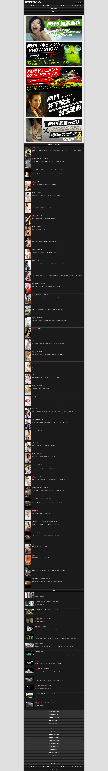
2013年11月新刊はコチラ (54, 746)
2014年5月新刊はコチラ (54, 728)
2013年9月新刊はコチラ (54, 752)
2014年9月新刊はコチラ (54, 717)
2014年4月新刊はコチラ (54, 731)
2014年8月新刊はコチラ (54, 720)
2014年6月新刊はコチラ (54, 726)
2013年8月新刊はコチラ (54, 755)
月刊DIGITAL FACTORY (33, 2)
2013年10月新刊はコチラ (54, 749)
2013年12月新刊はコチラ (54, 743)
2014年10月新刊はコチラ (54, 714)
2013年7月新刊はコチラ (54, 758)
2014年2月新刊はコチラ (54, 737)
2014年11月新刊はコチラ (54, 711)
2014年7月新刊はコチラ (54, 723)
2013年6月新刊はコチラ (54, 760)
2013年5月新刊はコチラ (54, 763)
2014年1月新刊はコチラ (54, 740)
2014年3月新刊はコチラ (54, 734)
